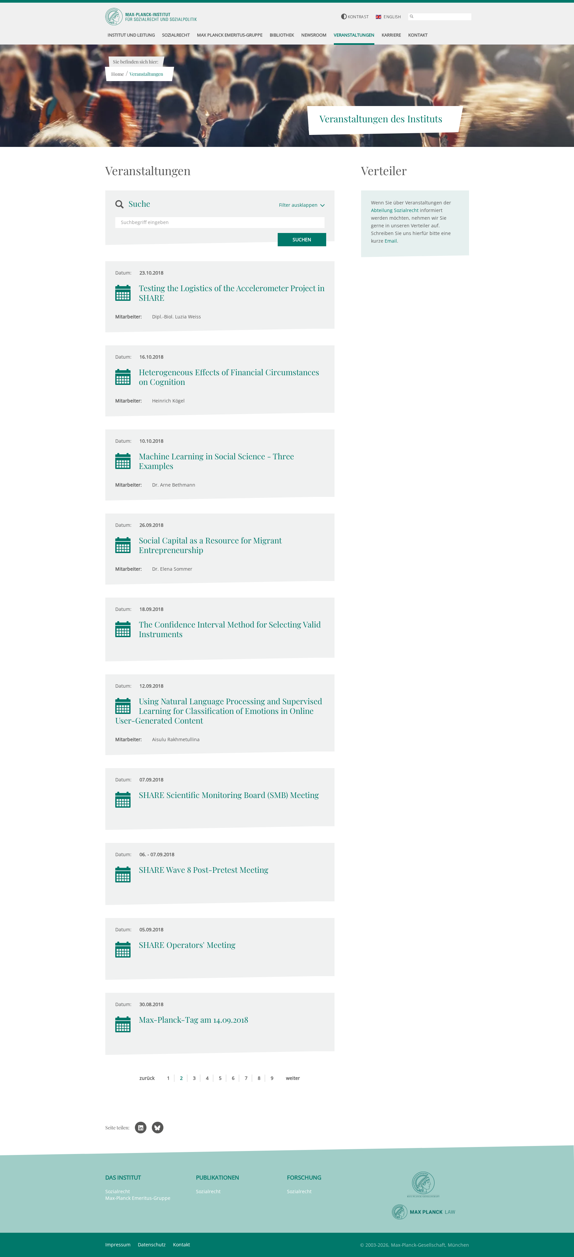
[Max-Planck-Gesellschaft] (423, 1184)
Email (391, 241)
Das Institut (123, 1177)
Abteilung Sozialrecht (395, 210)
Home (117, 74)
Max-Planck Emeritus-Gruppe (137, 1198)
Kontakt (181, 1244)
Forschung (304, 1177)
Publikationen (217, 1177)
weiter (293, 1078)
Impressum (118, 1244)
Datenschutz (152, 1244)
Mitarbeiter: (128, 316)
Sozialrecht (117, 1191)
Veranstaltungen (146, 74)
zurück (147, 1078)
